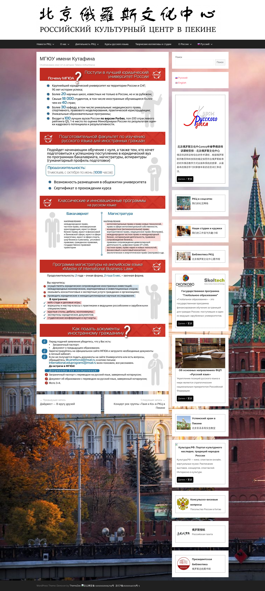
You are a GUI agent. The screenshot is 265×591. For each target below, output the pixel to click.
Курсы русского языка (116, 44)
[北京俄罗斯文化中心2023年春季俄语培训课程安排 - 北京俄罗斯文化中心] (200, 139)
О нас (63, 44)
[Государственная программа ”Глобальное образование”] (200, 301)
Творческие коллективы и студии (153, 44)
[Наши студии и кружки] (200, 231)
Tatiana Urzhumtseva (85, 65)
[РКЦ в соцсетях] (200, 203)
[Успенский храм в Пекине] (200, 423)
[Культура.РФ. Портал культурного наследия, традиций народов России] (200, 463)
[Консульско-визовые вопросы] (200, 504)
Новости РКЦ (44, 44)
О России (183, 44)
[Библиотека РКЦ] (200, 256)
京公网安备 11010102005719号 (99, 585)
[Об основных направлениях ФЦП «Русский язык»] (200, 370)
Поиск (178, 57)
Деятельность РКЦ (85, 44)
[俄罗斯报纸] (200, 534)
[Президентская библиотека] (200, 564)
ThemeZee (75, 585)
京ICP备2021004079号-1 (127, 585)
